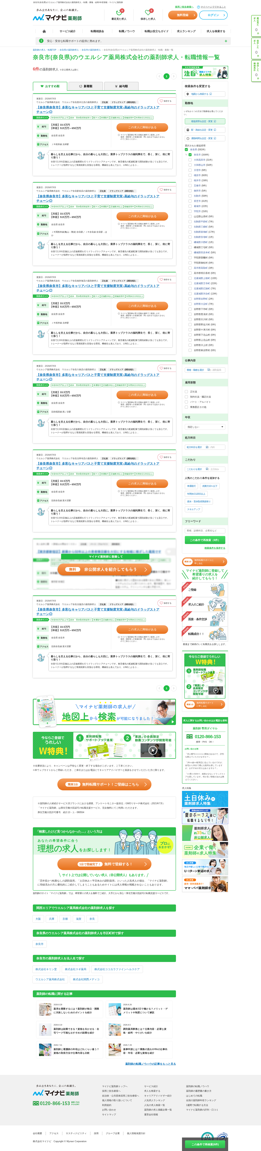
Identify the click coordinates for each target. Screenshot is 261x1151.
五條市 (197, 185)
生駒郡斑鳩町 (201, 232)
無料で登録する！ (106, 864)
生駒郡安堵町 (201, 237)
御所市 (197, 190)
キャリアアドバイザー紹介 (158, 1095)
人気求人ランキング (154, 1100)
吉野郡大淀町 (201, 304)
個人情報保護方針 (136, 1133)
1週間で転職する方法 (197, 1105)
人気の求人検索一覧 (154, 1105)
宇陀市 (197, 211)
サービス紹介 (68, 31)
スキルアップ (193, 509)
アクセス (54, 1133)
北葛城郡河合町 (202, 293)
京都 (65, 918)
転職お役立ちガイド (157, 31)
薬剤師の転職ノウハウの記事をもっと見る (150, 1063)
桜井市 (197, 180)
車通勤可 (191, 486)
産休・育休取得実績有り (199, 501)
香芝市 (197, 201)
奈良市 (40, 943)
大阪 (38, 918)
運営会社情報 (151, 1114)
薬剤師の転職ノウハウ (197, 1086)
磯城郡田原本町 (202, 252)
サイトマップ (109, 1114)
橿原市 (197, 175)
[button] (166, 101)
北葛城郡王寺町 (202, 283)
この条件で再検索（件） (205, 540)
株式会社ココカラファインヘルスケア (117, 969)
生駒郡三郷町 (201, 226)
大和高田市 (199, 159)
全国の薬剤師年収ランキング (201, 1100)
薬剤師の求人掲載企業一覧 (158, 1109)
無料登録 (182, 15)
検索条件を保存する (215, 548)
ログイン (213, 15)
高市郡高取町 (201, 268)
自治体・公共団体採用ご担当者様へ (120, 1095)
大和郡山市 (199, 165)
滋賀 (78, 918)
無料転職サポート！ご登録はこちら (103, 784)
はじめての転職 (194, 1095)
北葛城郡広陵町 (202, 288)
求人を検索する (216, 31)
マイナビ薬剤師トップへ (114, 1086)
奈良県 (193, 149)
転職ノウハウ (127, 31)
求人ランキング (186, 31)
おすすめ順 (52, 86)
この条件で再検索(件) (205, 1144)
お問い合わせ (109, 1109)
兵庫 (51, 918)
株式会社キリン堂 (46, 969)
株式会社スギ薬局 (75, 969)
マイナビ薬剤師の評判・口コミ (202, 1109)
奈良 (92, 918)
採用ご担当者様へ (184, 7)
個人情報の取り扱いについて (117, 1100)
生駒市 (197, 196)
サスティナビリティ (76, 1133)
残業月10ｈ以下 (209, 486)
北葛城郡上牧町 (202, 278)
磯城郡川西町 (201, 242)
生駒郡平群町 (201, 221)
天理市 (197, 170)
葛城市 (197, 206)
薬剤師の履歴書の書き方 (198, 1091)
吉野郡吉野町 (201, 298)
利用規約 (106, 1105)
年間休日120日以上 (196, 494)
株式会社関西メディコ (86, 979)
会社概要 (37, 1133)
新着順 (88, 86)
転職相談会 (97, 31)
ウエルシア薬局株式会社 (50, 979)
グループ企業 (113, 1133)
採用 (96, 1133)
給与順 (123, 86)
